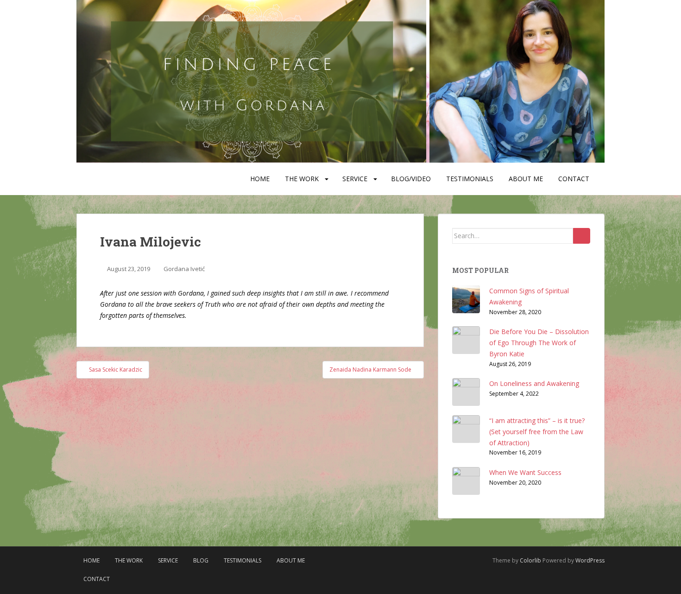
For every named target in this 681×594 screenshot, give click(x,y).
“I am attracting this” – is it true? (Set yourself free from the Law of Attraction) (537, 431)
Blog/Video (411, 178)
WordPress (590, 560)
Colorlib (530, 560)
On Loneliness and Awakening (534, 383)
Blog (200, 560)
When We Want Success (525, 472)
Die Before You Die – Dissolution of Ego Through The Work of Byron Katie (539, 342)
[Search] (581, 236)
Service (354, 178)
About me (526, 178)
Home (260, 178)
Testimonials (469, 178)
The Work (302, 178)
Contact (573, 178)
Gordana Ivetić (184, 269)
